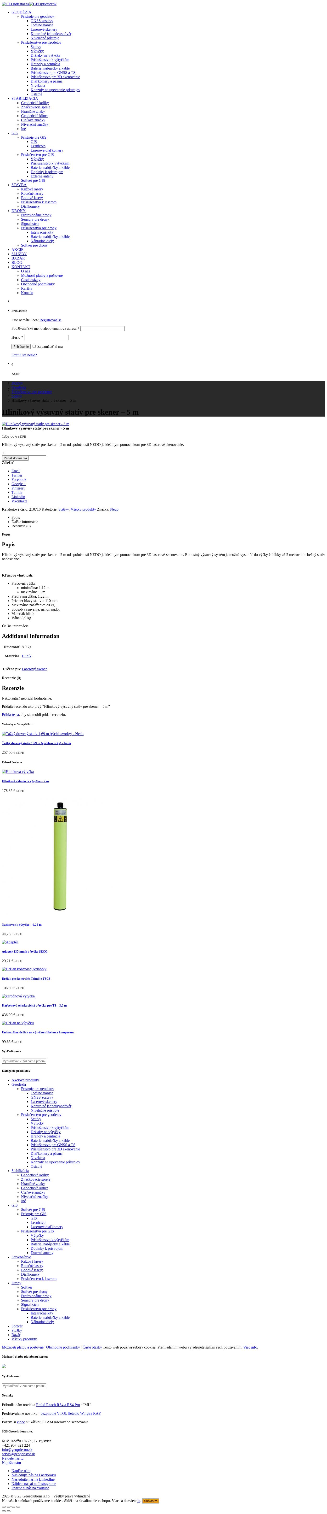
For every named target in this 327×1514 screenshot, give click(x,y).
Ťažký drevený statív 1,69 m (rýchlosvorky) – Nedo (36, 743)
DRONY (18, 211)
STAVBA (19, 185)
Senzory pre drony (35, 219)
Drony (16, 1283)
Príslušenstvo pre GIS (37, 155)
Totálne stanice (42, 25)
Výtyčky (37, 51)
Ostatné (36, 94)
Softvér (26, 1287)
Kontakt (27, 293)
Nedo (114, 509)
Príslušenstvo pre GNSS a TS (53, 73)
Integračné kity (42, 232)
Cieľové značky (33, 120)
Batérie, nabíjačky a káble (50, 68)
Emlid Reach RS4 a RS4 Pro (58, 1405)
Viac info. (250, 1347)
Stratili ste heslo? (24, 355)
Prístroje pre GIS (33, 137)
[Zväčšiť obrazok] (35, 424)
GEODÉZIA (21, 12)
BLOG (16, 262)
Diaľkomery (30, 206)
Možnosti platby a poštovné (42, 275)
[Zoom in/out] (18, 1507)
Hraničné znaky (33, 111)
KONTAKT (20, 267)
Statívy (36, 47)
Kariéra (26, 288)
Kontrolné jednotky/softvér (51, 34)
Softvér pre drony (34, 245)
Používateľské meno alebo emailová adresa (45, 328)
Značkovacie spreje (35, 107)
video (21, 1422)
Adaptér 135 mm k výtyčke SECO (24, 951)
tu (138, 1501)
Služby (16, 1330)
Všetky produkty (83, 509)
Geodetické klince (34, 116)
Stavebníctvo (21, 1257)
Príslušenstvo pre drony (38, 228)
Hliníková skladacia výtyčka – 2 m (25, 781)
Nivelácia (38, 85)
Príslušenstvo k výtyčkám (50, 60)
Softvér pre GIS (33, 180)
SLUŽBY (19, 254)
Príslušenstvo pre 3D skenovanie (55, 77)
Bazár (15, 1335)
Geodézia (18, 1084)
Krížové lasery (32, 189)
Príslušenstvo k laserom (38, 202)
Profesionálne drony (36, 215)
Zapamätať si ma (49, 346)
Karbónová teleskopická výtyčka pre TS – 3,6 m (34, 1005)
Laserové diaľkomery (47, 150)
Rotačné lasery (32, 193)
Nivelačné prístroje (45, 38)
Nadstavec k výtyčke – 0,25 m (22, 924)
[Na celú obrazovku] (13, 1507)
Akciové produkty (25, 1080)
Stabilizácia (20, 1171)
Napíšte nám (11, 1463)
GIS (14, 133)
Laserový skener (34, 669)
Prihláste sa (10, 715)
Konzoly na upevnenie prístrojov (55, 90)
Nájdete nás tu (12, 1458)
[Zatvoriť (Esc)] (4, 1507)
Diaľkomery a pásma (46, 81)
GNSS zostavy (42, 21)
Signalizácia (30, 224)
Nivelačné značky (34, 124)
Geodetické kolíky (35, 103)
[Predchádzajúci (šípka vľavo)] (4, 1511)
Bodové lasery (32, 198)
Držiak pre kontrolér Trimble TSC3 (26, 978)
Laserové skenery (44, 29)
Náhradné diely (42, 241)
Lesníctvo (38, 146)
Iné (23, 129)
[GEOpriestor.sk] (29, 4)
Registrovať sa (50, 320)
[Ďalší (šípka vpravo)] (9, 1511)
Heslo (17, 337)
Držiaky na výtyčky (46, 55)
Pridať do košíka (15, 458)
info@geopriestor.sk (17, 1450)
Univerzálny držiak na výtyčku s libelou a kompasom (38, 1032)
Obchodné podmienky (38, 284)
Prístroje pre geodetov (37, 16)
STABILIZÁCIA (24, 98)
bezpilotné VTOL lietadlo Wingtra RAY (70, 1413)
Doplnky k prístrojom (47, 172)
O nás (25, 271)
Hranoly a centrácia (45, 64)
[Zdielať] (9, 1507)
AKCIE (17, 249)
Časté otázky (30, 280)
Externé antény (42, 176)
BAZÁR (18, 258)
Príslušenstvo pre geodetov (41, 42)
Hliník (26, 656)
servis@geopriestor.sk (18, 1454)
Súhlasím (150, 1501)
